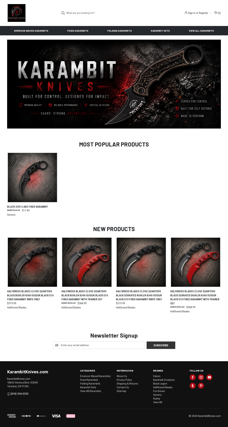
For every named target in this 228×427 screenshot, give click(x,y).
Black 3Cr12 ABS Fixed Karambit (27, 206)
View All (157, 402)
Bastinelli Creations (164, 379)
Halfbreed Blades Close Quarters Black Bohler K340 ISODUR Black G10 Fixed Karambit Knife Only (30, 295)
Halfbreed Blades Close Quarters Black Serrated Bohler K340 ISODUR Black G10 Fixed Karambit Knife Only (139, 295)
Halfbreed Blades (163, 387)
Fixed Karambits (77, 30)
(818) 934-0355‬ (19, 393)
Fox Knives (159, 391)
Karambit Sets (160, 30)
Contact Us (123, 387)
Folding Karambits (119, 30)
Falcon (156, 376)
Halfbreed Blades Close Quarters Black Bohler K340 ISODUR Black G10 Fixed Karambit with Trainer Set (84, 295)
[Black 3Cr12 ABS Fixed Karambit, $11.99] (32, 177)
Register (203, 13)
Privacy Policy (124, 379)
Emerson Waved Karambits (31, 30)
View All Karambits (201, 30)
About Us (122, 376)
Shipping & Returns (127, 383)
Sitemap (121, 391)
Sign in (191, 13)
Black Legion (160, 383)
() (219, 13)
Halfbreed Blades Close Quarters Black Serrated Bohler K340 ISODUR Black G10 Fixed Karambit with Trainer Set (194, 297)
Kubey (156, 398)
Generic (157, 394)
